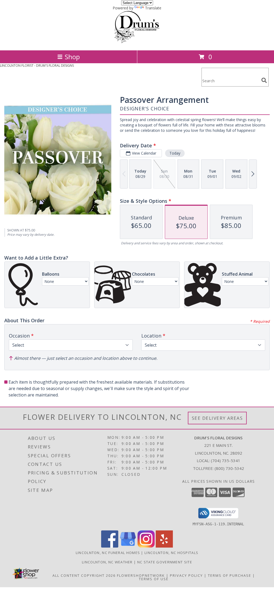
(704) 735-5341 (225, 460)
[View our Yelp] (164, 546)
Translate (153, 7)
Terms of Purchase (229, 575)
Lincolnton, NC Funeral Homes (108, 552)
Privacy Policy (186, 575)
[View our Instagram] (146, 546)
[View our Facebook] (109, 546)
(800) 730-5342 (229, 468)
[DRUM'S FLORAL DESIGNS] (137, 42)
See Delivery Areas (217, 418)
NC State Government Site (164, 562)
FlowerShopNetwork (141, 575)
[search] (264, 80)
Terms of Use (154, 578)
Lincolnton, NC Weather (107, 562)
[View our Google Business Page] (127, 546)
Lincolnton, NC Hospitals (171, 552)
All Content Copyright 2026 (84, 575)
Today (174, 153)
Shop (72, 56)
